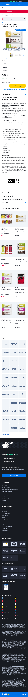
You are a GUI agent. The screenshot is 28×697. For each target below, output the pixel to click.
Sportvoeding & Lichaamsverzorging (16, 14)
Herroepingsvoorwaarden (7, 493)
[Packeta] (22, 576)
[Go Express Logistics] (14, 576)
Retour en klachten (6, 513)
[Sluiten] (25, 18)
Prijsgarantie (4, 528)
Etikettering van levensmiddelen (9, 58)
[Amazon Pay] (6, 558)
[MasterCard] (14, 544)
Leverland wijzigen (17, 635)
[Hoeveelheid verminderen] (3, 86)
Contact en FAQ (5, 509)
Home (3, 14)
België (25, 80)
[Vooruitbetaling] (14, 558)
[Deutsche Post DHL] (6, 569)
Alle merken (5, 434)
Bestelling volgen (5, 519)
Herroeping (4, 511)
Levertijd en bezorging (7, 526)
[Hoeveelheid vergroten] (6, 86)
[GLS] (6, 576)
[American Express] (6, 551)
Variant (3, 60)
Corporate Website (6, 487)
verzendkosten (8, 625)
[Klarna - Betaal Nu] (22, 551)
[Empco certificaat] (6, 587)
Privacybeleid (5, 495)
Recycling (4, 500)
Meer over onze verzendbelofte (18, 666)
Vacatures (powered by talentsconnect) (10, 489)
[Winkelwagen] (25, 4)
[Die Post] (22, 569)
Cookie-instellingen (6, 498)
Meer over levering (5, 656)
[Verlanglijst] (19, 4)
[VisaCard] (22, 544)
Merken (3, 524)
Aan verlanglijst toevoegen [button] (10, 89)
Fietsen (6, 14)
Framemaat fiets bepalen (7, 522)
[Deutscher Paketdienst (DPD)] (14, 569)
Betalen (3, 517)
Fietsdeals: (9, 11)
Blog (3, 532)
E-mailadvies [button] (23, 89)
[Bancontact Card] (6, 544)
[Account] (22, 4)
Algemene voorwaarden (7, 491)
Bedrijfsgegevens (5, 485)
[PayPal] (14, 551)
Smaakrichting (5, 67)
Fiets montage (5, 530)
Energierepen (5, 15)
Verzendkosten (5, 515)
